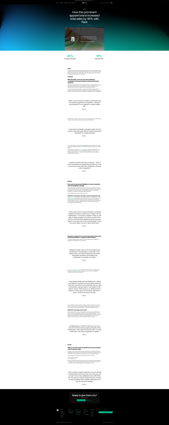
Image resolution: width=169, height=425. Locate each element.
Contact (92, 415)
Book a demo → (92, 0)
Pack (79, 152)
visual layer (72, 197)
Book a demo (89, 400)
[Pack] (84, 2)
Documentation (86, 414)
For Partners (78, 414)
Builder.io (80, 149)
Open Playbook (70, 412)
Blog (84, 412)
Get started (105, 412)
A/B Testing (63, 413)
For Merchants (78, 411)
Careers (92, 412)
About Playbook (71, 411)
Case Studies (85, 411)
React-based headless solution (75, 269)
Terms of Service (106, 422)
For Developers (78, 412)
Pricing (92, 414)
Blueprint (62, 415)
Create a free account (81, 400)
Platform (62, 416)
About (92, 411)
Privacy (111, 422)
